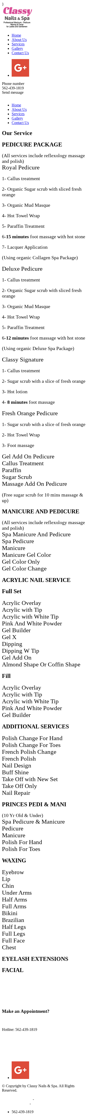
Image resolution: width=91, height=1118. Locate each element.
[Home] (17, 17)
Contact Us (20, 53)
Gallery (17, 48)
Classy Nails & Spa (17, 1099)
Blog (36, 1103)
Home (16, 35)
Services (18, 44)
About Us (19, 40)
